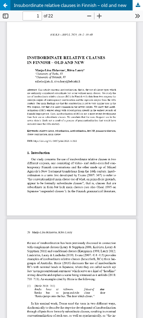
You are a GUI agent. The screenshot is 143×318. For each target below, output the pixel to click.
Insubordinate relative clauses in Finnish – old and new (70, 5)
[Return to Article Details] (5, 5)
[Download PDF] (138, 5)
